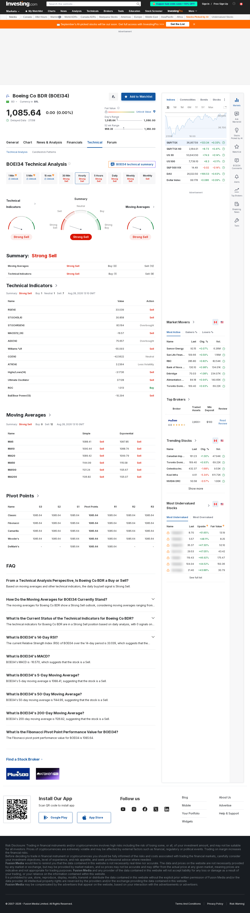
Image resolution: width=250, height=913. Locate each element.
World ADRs (70, 17)
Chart (27, 142)
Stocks (13, 17)
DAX (169, 173)
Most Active (173, 332)
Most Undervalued (177, 517)
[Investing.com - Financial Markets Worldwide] (21, 4)
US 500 (171, 161)
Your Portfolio (191, 813)
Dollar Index (173, 180)
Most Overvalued (203, 517)
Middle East (151, 17)
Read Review (223, 422)
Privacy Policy (215, 903)
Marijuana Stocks (108, 17)
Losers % (207, 332)
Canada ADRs (88, 17)
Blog (185, 797)
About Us (225, 797)
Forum (112, 142)
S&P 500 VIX (174, 167)
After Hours (41, 17)
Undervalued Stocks (222, 17)
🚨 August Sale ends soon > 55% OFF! (174, 4)
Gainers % (191, 332)
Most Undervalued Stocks (181, 505)
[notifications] (234, 3)
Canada (27, 17)
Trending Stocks (179, 441)
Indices (171, 99)
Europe (138, 17)
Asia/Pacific (167, 17)
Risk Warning (237, 903)
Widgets (187, 821)
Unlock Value (143, 111)
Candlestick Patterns (44, 152)
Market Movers (178, 322)
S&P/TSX (172, 142)
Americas (126, 17)
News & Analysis (49, 142)
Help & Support (229, 813)
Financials (74, 142)
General (12, 142)
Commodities (188, 99)
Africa (180, 17)
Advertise (225, 805)
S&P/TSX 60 (174, 148)
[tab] (13, 178)
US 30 (170, 155)
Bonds (204, 99)
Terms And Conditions (188, 903)
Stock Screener (153, 11)
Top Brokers (176, 399)
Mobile (186, 805)
